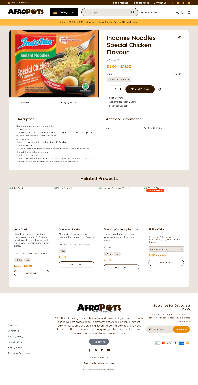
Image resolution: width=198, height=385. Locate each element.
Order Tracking (149, 12)
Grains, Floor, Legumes (25, 253)
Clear (178, 74)
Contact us (160, 2)
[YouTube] (189, 3)
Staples (90, 22)
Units (109, 74)
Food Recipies (141, 2)
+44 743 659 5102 (21, 2)
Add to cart (142, 89)
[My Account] (177, 12)
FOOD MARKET (76, 22)
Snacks (177, 239)
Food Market (120, 2)
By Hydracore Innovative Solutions (105, 369)
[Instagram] (178, 3)
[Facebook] (172, 3)
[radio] (18, 260)
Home (63, 22)
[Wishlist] (183, 12)
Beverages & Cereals (159, 237)
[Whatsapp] (183, 3)
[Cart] (188, 12)
